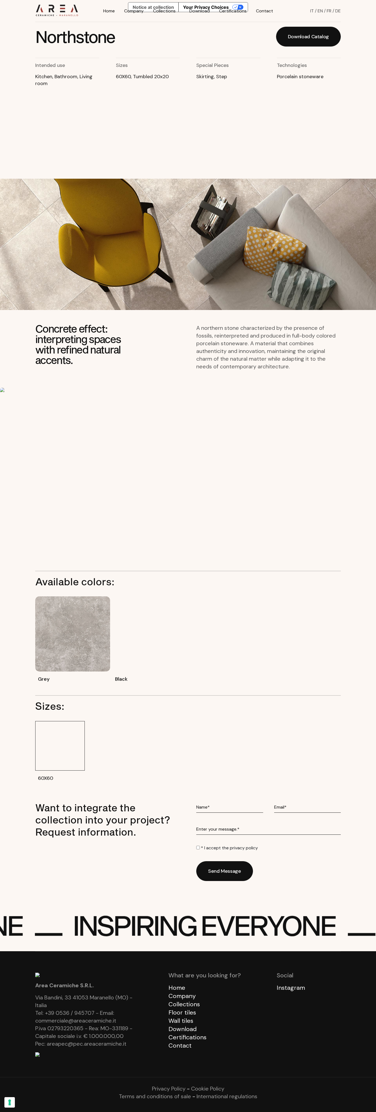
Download (199, 11)
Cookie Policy (207, 1088)
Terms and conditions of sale (155, 1096)
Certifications (233, 11)
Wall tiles (180, 1021)
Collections (164, 11)
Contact (264, 11)
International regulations (227, 1096)
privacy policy (244, 848)
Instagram (291, 988)
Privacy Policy (169, 1088)
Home (109, 11)
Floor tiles (182, 1012)
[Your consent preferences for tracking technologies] (9, 1102)
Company (134, 11)
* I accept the (229, 848)
